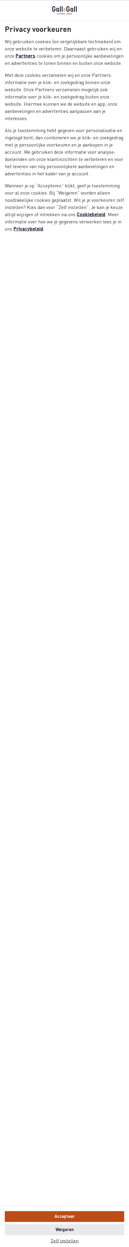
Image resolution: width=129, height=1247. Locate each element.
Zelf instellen (65, 1241)
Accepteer (65, 1216)
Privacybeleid (28, 229)
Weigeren (65, 1229)
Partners (25, 56)
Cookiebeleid (91, 214)
